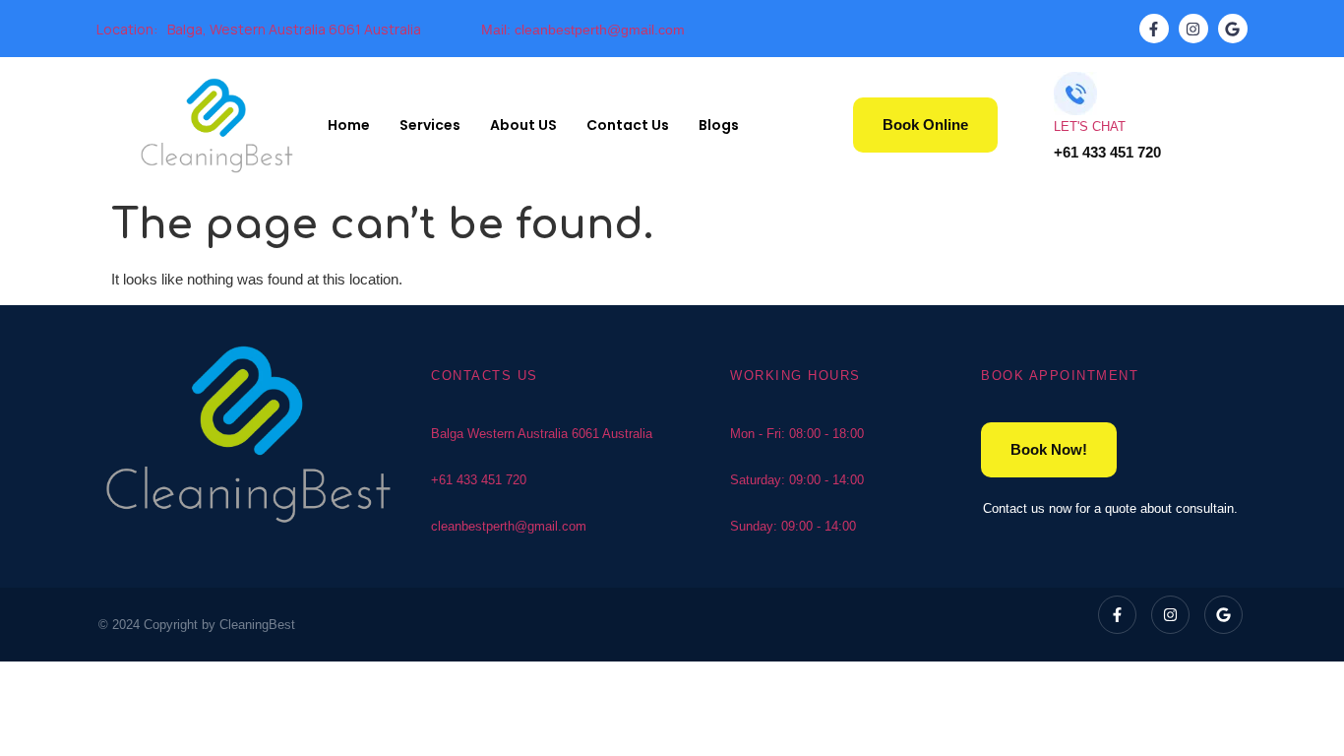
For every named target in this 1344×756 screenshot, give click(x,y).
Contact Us (627, 125)
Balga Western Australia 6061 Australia (541, 433)
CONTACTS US (484, 375)
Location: (126, 29)
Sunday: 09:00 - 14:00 (793, 526)
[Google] (1233, 28)
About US (523, 125)
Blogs (719, 125)
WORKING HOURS (795, 375)
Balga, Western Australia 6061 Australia (294, 29)
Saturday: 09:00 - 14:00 (797, 479)
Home (349, 125)
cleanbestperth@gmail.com (508, 526)
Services (429, 125)
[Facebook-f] (1154, 28)
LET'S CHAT (1090, 126)
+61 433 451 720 (478, 479)
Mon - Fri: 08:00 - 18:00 (797, 433)
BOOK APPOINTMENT (1059, 375)
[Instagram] (1193, 28)
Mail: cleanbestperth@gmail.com (583, 29)
